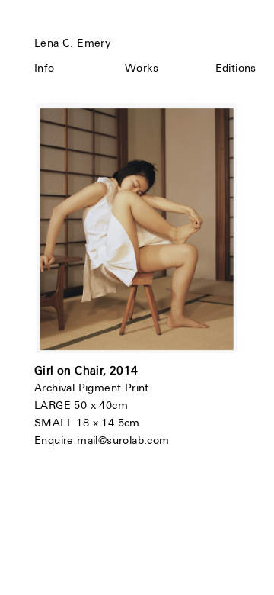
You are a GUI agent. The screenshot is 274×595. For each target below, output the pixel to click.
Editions (235, 68)
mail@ (92, 440)
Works (142, 68)
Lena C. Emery (72, 43)
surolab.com (138, 440)
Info (44, 68)
